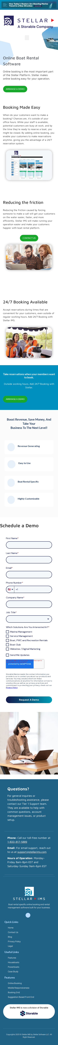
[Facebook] (28, 915)
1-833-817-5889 (17, 841)
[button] (27, 37)
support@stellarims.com (32, 851)
